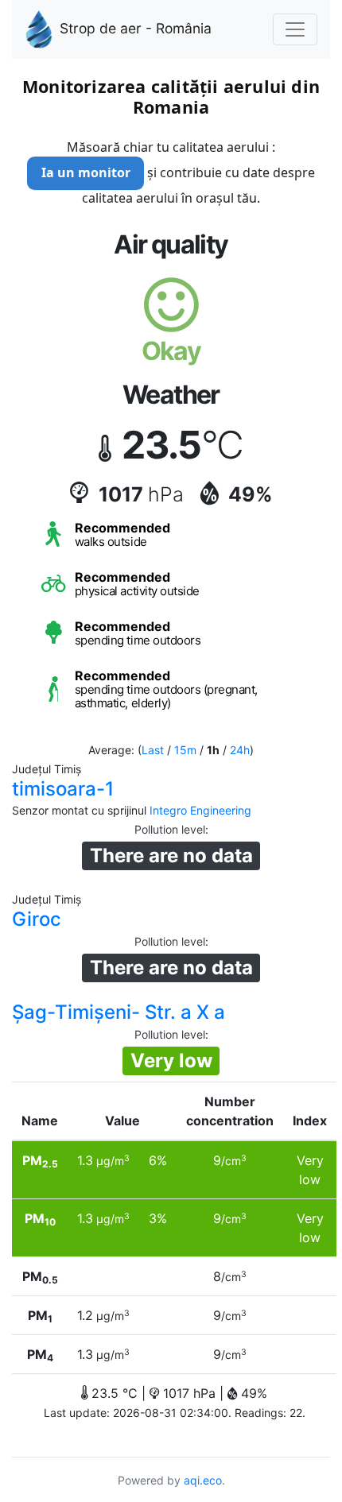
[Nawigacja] (295, 29)
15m (185, 750)
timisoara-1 (63, 788)
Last (153, 750)
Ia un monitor (85, 172)
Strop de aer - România (136, 28)
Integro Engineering (200, 810)
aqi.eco (203, 1480)
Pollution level (169, 829)
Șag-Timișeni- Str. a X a (118, 1012)
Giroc (36, 919)
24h (240, 750)
